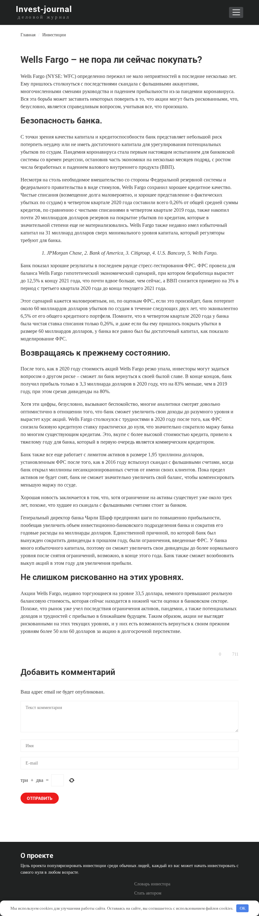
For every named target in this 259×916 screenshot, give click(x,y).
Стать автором (147, 893)
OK (242, 908)
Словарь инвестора (152, 884)
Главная (28, 35)
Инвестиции (54, 35)
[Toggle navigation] (236, 12)
